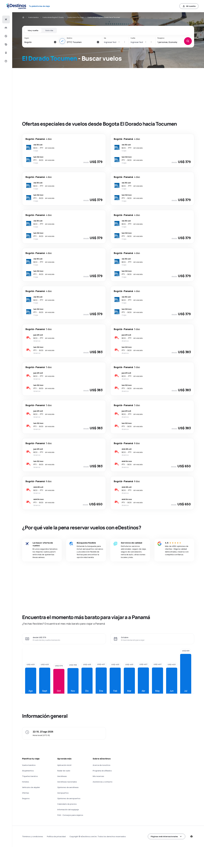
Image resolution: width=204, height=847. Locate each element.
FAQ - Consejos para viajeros (70, 815)
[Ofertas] (5, 36)
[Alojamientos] (5, 28)
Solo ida (49, 30)
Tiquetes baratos (30, 776)
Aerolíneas (62, 776)
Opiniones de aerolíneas (68, 787)
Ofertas (25, 793)
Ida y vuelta (33, 30)
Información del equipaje (68, 809)
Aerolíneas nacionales (67, 782)
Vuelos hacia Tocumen (76, 17)
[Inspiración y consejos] (5, 53)
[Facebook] (191, 836)
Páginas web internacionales (164, 836)
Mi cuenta (191, 6)
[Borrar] (55, 42)
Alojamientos (28, 770)
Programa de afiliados (102, 770)
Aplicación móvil (64, 765)
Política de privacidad (56, 836)
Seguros (26, 798)
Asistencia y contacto (102, 782)
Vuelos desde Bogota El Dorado (53, 17)
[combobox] (38, 42)
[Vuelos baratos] (5, 19)
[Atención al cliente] (5, 61)
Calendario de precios (67, 804)
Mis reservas (98, 776)
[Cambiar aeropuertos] (62, 41)
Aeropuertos (63, 793)
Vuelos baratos (33, 17)
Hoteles (25, 782)
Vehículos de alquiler (31, 787)
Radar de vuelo (63, 770)
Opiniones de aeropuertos (68, 798)
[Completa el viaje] (5, 44)
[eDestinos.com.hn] (23, 17)
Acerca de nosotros (101, 765)
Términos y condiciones (32, 836)
